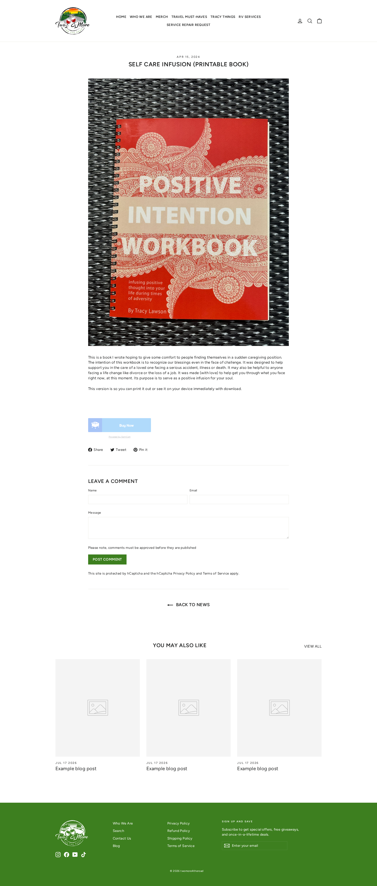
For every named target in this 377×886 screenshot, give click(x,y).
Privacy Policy (184, 573)
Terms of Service (216, 573)
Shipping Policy (179, 838)
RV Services (250, 17)
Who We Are (141, 17)
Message (94, 513)
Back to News (192, 604)
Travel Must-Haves (189, 17)
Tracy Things (223, 17)
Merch (162, 17)
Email (193, 490)
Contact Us (122, 838)
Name (92, 490)
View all (313, 646)
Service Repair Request (188, 25)
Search (118, 831)
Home (121, 17)
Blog (116, 846)
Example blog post (75, 768)
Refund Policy (178, 831)
